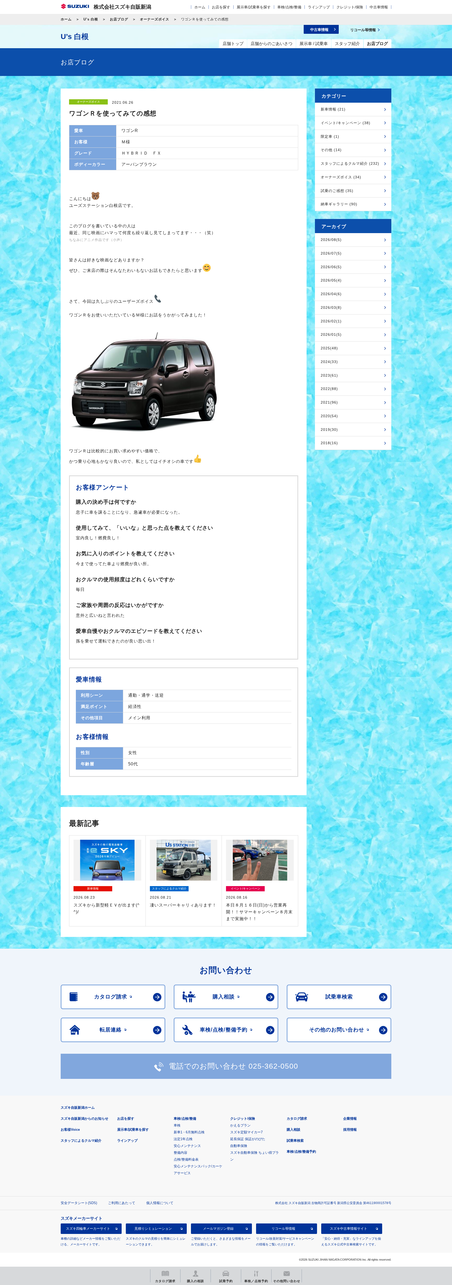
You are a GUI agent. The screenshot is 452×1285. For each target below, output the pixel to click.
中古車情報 (379, 7)
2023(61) (329, 375)
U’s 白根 (90, 19)
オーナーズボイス (154, 19)
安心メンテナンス (187, 1146)
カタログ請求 (297, 1119)
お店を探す (221, 7)
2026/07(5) (331, 253)
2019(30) (329, 429)
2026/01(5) (331, 334)
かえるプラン (240, 1125)
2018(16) (329, 443)
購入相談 (293, 1130)
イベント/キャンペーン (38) (345, 123)
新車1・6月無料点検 (189, 1132)
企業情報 (350, 1119)
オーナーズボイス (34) (341, 177)
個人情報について (159, 1203)
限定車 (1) (330, 136)
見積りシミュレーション (153, 1229)
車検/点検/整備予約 (301, 1152)
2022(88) (329, 389)
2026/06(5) (331, 267)
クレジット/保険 (349, 7)
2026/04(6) (331, 294)
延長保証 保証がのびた (247, 1139)
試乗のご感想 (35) (337, 191)
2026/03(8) (331, 307)
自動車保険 (238, 1146)
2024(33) (329, 362)
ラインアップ (319, 7)
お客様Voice (70, 1130)
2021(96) (329, 402)
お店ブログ (119, 19)
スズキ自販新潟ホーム (78, 1108)
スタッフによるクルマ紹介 (81, 1141)
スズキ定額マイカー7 (246, 1132)
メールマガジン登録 (218, 1229)
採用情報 (350, 1130)
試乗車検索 (295, 1141)
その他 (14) (331, 150)
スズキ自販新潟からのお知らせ (84, 1119)
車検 (177, 1125)
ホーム (199, 7)
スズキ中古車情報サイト (348, 1229)
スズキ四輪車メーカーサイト (88, 1229)
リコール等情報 (283, 1229)
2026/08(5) (331, 240)
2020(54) (329, 416)
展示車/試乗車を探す (254, 7)
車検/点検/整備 (289, 7)
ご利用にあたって (121, 1203)
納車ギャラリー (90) (339, 204)
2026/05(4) (331, 280)
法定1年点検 (183, 1139)
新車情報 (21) (333, 109)
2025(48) (329, 348)
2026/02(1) (331, 321)
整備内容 (180, 1153)
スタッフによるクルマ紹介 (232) (350, 163)
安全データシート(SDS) (79, 1203)
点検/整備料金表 (186, 1159)
